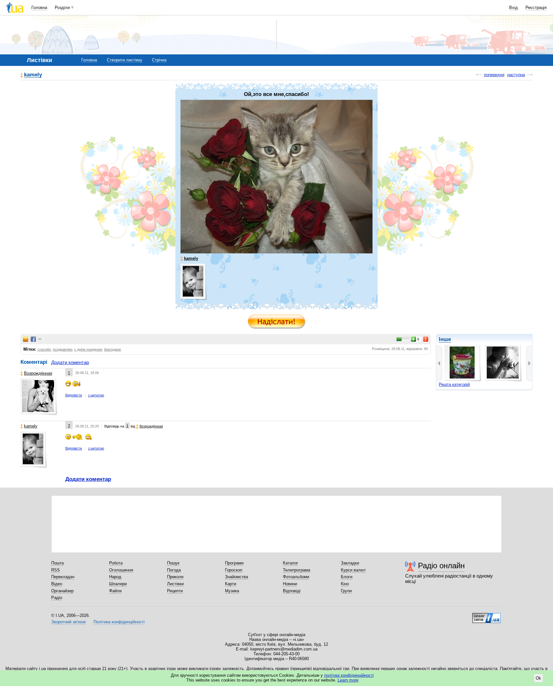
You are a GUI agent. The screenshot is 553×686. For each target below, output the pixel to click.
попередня (494, 74)
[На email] (25, 339)
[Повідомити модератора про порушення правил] (426, 339)
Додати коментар (70, 362)
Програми (234, 563)
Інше (445, 339)
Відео (56, 583)
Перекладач (63, 576)
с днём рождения (88, 349)
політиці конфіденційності (349, 675)
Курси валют (353, 570)
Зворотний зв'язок (68, 621)
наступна (516, 74)
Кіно (345, 583)
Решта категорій (454, 384)
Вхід (513, 7)
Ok (538, 678)
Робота (116, 563)
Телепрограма (296, 570)
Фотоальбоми (296, 576)
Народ (115, 576)
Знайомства (236, 576)
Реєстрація (536, 7)
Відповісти (73, 395)
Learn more (348, 680)
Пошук (173, 563)
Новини (290, 583)
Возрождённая (38, 373)
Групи (346, 590)
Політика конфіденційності (119, 621)
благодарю (112, 349)
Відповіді (292, 590)
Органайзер (62, 590)
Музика (232, 590)
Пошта (57, 563)
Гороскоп (233, 570)
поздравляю (62, 349)
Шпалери (118, 583)
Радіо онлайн (441, 565)
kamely (33, 75)
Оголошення (121, 570)
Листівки (175, 583)
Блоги (346, 576)
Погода (174, 570)
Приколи (175, 576)
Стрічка (159, 60)
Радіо (56, 597)
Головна (39, 7)
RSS (55, 570)
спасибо (44, 349)
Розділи (62, 7)
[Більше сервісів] (39, 339)
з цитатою (96, 395)
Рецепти (175, 590)
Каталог (290, 563)
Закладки (350, 563)
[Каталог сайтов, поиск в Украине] (486, 615)
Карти (230, 583)
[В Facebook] (33, 339)
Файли (115, 590)
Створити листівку (124, 60)
